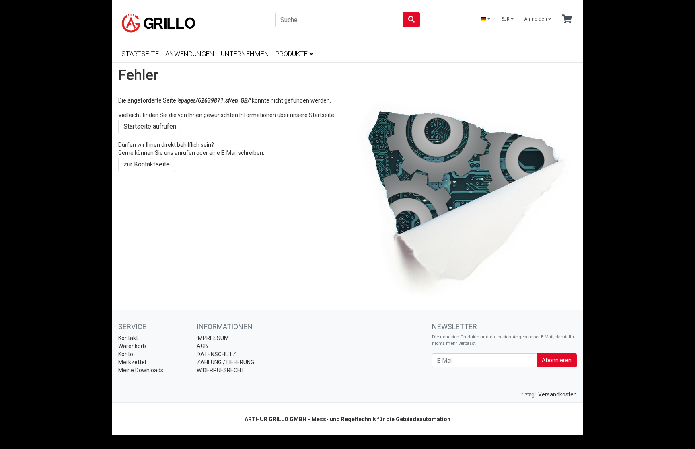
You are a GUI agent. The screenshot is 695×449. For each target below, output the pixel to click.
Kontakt (128, 338)
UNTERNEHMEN (245, 54)
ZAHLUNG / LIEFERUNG (225, 362)
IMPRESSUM (213, 338)
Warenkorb (132, 346)
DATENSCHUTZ (216, 354)
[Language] (485, 19)
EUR (506, 19)
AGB (202, 346)
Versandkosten (557, 394)
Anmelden (536, 19)
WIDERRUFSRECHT (221, 370)
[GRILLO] (190, 23)
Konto (125, 354)
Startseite (140, 54)
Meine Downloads (140, 370)
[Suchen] (411, 19)
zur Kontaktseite (146, 164)
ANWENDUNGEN (189, 54)
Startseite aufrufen (149, 126)
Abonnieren (557, 360)
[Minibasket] (567, 19)
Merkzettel (132, 362)
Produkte (292, 54)
